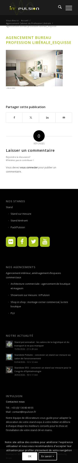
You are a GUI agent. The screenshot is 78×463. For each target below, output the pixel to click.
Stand (9, 207)
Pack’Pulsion (18, 227)
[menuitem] (58, 7)
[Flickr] (11, 242)
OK (29, 456)
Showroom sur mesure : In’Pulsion (30, 295)
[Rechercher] (58, 7)
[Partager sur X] (31, 117)
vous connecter (29, 167)
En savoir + (47, 456)
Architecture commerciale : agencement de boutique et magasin (40, 286)
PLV (13, 313)
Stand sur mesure (21, 213)
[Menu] (67, 7)
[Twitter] (33, 242)
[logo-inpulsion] (32, 7)
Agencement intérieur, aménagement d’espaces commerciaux (33, 275)
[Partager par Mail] (64, 117)
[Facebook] (22, 242)
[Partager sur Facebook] (14, 117)
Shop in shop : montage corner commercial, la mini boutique (39, 304)
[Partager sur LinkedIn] (47, 117)
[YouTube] (45, 242)
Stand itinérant (19, 220)
